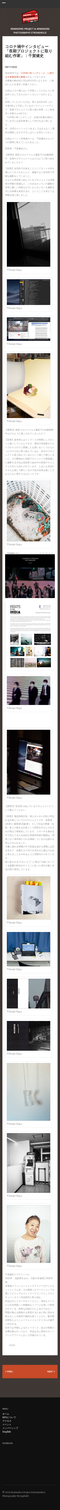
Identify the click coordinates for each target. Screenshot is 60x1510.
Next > (51, 1371)
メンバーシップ (10, 1428)
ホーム (5, 1413)
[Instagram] (13, 1502)
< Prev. (9, 1371)
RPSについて (9, 1417)
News (12, 1345)
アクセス (6, 1420)
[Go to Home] (30, 16)
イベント (6, 1424)
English (6, 1431)
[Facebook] (8, 1502)
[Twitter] (4, 1502)
